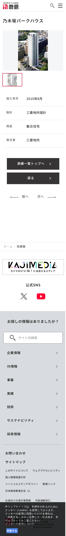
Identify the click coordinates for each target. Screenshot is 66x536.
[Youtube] (41, 296)
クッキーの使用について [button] (19, 523)
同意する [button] (12, 530)
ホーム (8, 246)
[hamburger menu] (60, 6)
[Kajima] (11, 5)
